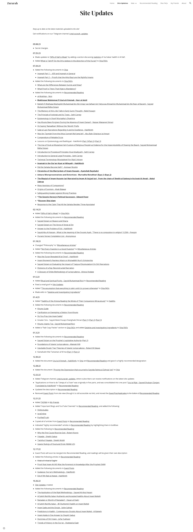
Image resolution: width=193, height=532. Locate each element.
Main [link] (132, 3)
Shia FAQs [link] (164, 3)
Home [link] (112, 3)
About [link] (184, 3)
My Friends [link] (175, 3)
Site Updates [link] (122, 3)
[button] (190, 3)
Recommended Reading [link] (148, 3)
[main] (96, 12)
